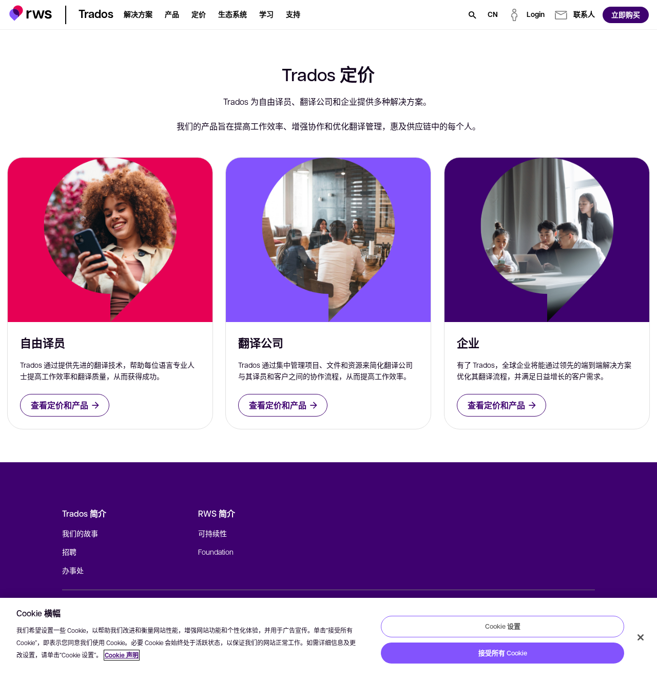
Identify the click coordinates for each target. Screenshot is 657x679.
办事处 (73, 570)
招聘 (69, 551)
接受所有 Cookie (502, 652)
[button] (30, 13)
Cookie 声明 (122, 655)
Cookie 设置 (502, 626)
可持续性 (212, 533)
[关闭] (640, 637)
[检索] (472, 15)
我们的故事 (80, 533)
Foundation (216, 551)
